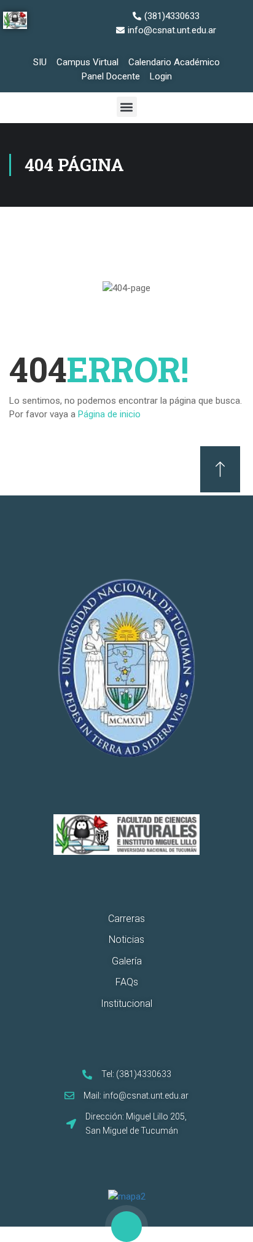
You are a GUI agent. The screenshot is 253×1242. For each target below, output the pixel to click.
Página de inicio (109, 414)
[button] (127, 107)
